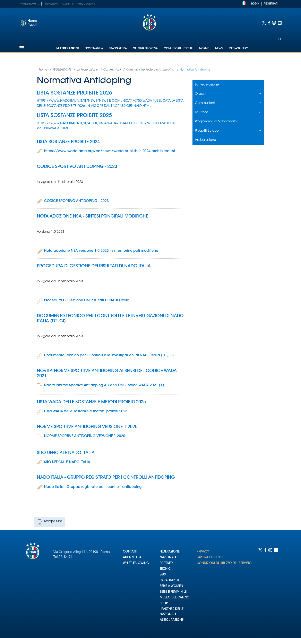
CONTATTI (130, 551)
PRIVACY (203, 551)
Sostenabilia (94, 48)
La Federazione (67, 48)
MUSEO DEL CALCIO (174, 597)
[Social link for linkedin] (280, 23)
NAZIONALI (168, 557)
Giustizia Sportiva (145, 48)
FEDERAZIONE (170, 551)
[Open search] (280, 39)
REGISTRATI (270, 3)
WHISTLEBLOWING (136, 563)
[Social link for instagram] (274, 23)
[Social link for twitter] (264, 23)
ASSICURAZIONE (171, 620)
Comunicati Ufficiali (178, 48)
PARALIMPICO (170, 580)
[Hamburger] (21, 47)
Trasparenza (118, 48)
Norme (204, 48)
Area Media (51, 4)
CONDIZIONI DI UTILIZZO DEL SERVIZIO (224, 563)
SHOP (164, 603)
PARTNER (166, 563)
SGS (163, 574)
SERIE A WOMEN (171, 586)
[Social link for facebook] (269, 23)
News (219, 48)
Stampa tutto (53, 521)
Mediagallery (238, 48)
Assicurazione (86, 4)
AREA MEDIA (132, 557)
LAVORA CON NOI (210, 557)
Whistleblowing (29, 4)
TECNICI (166, 569)
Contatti (67, 4)
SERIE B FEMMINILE (173, 592)
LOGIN (255, 3)
